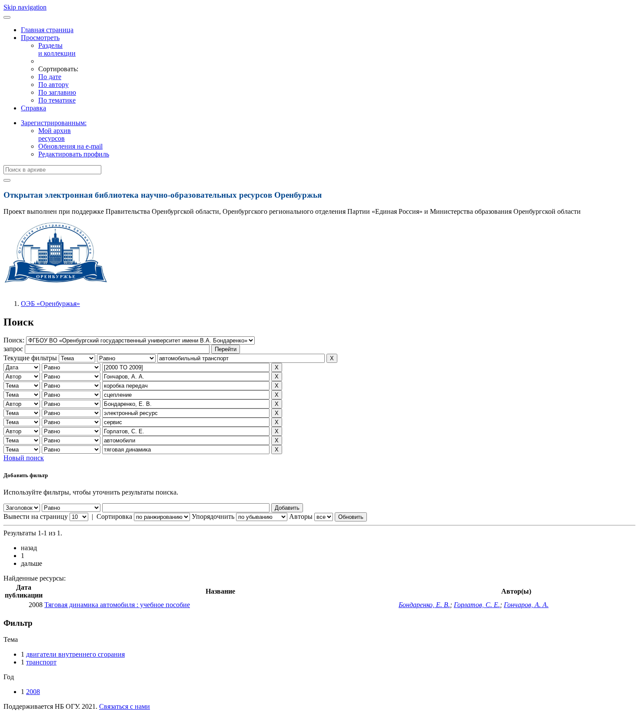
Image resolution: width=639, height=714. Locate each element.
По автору (53, 84)
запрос (13, 348)
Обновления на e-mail (70, 146)
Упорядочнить (213, 516)
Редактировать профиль (73, 154)
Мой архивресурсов (54, 134)
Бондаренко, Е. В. (424, 604)
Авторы (301, 516)
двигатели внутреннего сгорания (75, 654)
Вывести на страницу (35, 516)
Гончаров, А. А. (526, 604)
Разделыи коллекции (57, 49)
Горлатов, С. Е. (477, 604)
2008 (33, 691)
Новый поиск (23, 458)
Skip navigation (25, 7)
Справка (33, 108)
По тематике (57, 100)
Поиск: (14, 340)
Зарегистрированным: (54, 122)
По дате (49, 76)
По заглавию (57, 92)
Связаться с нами (124, 706)
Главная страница (47, 29)
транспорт (41, 662)
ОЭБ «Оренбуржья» (50, 303)
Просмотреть (40, 37)
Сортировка (114, 516)
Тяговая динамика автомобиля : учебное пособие (117, 604)
